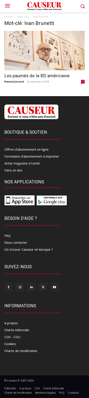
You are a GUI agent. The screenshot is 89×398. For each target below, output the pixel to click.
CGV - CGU (12, 337)
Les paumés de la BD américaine (37, 75)
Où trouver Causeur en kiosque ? (28, 249)
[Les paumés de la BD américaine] (44, 50)
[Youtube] (54, 287)
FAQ (7, 235)
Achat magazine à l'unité (22, 163)
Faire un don (13, 170)
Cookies (10, 344)
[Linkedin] (31, 287)
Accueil (8, 16)
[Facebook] (8, 287)
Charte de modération (20, 351)
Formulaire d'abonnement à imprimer (31, 156)
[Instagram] (20, 287)
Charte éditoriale (16, 330)
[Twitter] (43, 287)
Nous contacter (15, 242)
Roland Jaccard (14, 81)
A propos (11, 323)
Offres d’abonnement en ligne (26, 149)
